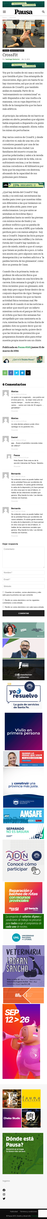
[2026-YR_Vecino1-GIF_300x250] (23, 711)
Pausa (17, 455)
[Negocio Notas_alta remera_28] (23, 185)
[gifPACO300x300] (23, 749)
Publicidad (14, 1212)
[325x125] (23, 766)
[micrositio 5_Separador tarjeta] (23, 359)
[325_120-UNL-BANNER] (23, 944)
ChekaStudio (35, 1216)
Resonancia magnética (17, 50)
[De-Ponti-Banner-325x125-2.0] (23, 637)
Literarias (6, 50)
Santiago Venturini (13, 59)
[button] (43, 11)
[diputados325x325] (23, 807)
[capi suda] (21, 1078)
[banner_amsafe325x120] (23, 822)
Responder (14, 411)
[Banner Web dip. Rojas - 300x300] (23, 679)
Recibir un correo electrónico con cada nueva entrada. (24, 607)
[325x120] (23, 838)
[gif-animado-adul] (23, 928)
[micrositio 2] (23, 65)
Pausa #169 (24, 347)
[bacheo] (23, 912)
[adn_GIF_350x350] (23, 881)
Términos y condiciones (28, 1212)
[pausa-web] (23, 1002)
